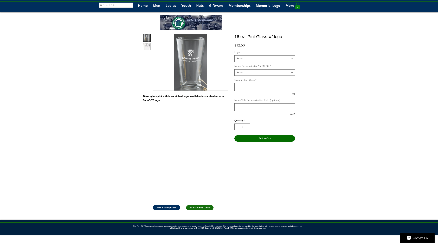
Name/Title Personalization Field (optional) (257, 100)
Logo (237, 52)
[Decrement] (237, 127)
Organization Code (245, 80)
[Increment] (247, 127)
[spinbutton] (242, 127)
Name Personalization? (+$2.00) (252, 66)
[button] (297, 6)
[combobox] (264, 58)
